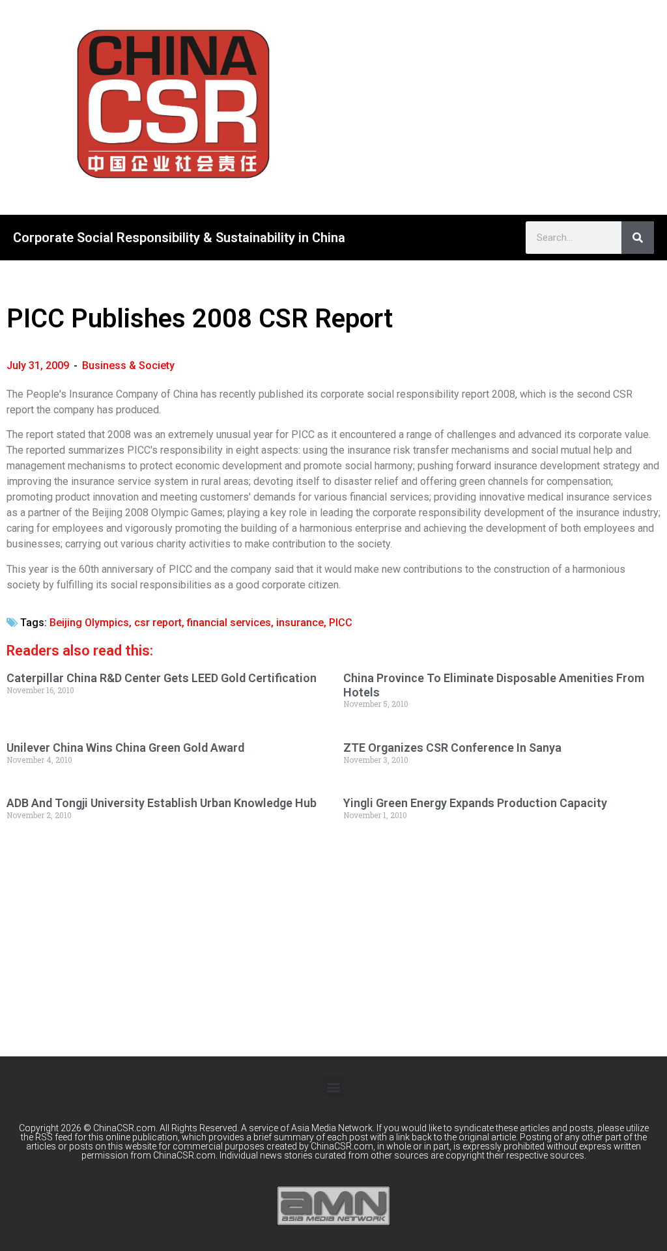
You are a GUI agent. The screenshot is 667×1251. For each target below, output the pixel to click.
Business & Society (128, 365)
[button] (334, 1086)
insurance (300, 622)
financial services (229, 622)
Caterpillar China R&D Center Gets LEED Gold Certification (162, 678)
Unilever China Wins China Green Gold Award (125, 747)
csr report (158, 622)
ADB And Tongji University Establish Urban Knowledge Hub (162, 803)
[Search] (637, 237)
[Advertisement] (516, 104)
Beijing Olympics (89, 622)
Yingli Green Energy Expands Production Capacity (475, 803)
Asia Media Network (332, 1128)
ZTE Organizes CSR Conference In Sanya (452, 747)
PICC (340, 622)
